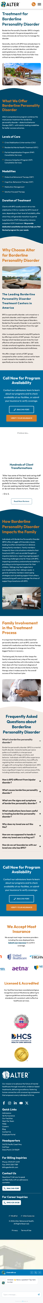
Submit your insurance (17, 943)
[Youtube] (21, 1103)
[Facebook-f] (4, 1103)
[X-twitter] (26, 1103)
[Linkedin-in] (15, 1103)
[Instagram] (9, 1103)
